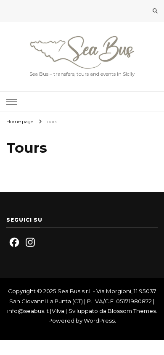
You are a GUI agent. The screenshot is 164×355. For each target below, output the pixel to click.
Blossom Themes (132, 310)
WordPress (99, 320)
